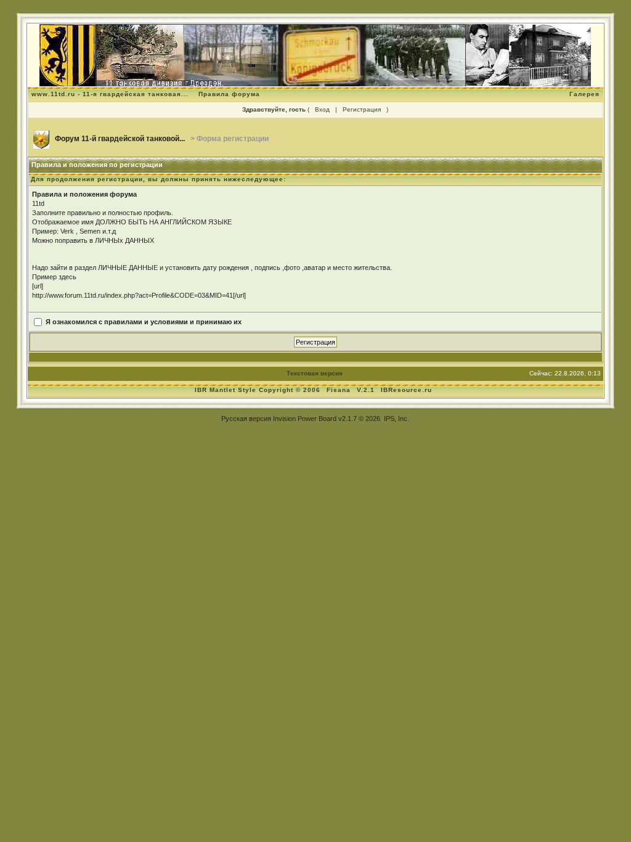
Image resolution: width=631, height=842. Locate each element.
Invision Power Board (304, 418)
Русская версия (246, 418)
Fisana (340, 389)
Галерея (584, 94)
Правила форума (229, 94)
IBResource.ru (406, 389)
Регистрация (362, 109)
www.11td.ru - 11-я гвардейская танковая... (110, 94)
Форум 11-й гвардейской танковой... (120, 138)
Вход (322, 109)
